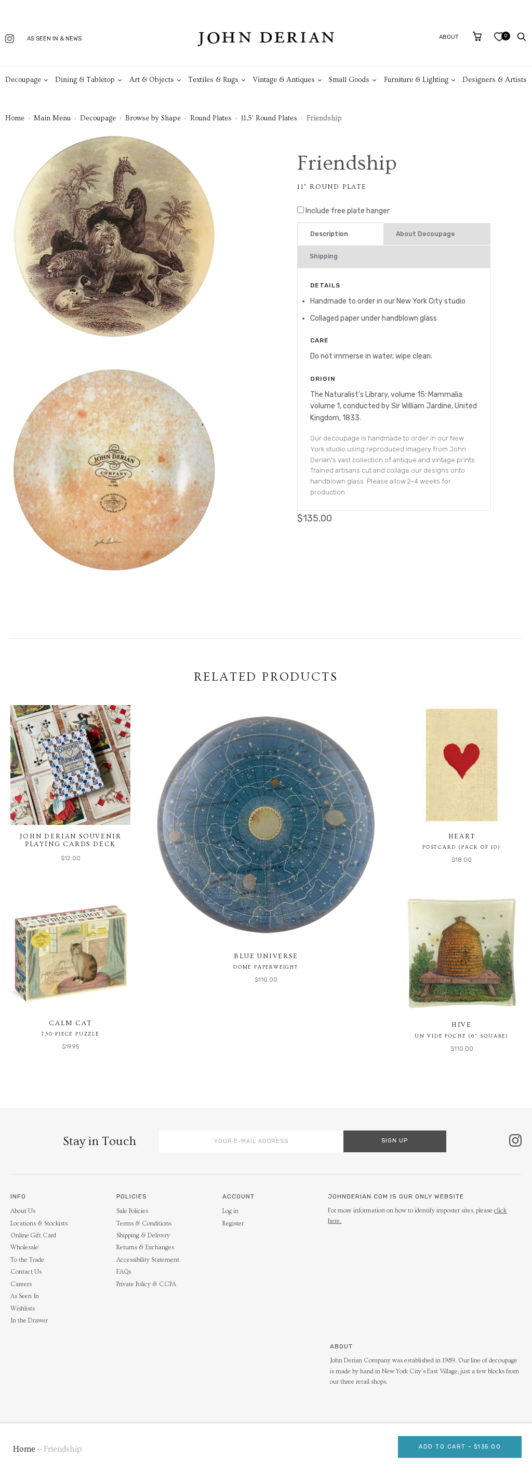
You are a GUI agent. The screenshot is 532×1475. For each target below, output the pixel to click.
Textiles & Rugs (213, 80)
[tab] (340, 234)
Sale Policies (132, 1211)
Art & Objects (151, 80)
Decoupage (23, 80)
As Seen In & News (54, 38)
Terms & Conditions (143, 1223)
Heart (461, 836)
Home (14, 118)
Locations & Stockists (39, 1223)
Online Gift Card (33, 1235)
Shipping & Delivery (143, 1235)
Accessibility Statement (147, 1260)
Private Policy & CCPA (146, 1284)
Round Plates (211, 118)
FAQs (123, 1272)
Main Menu (52, 118)
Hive (461, 1024)
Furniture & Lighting (416, 80)
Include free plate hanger (347, 210)
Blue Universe (266, 956)
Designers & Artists (494, 80)
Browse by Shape (153, 118)
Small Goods (349, 80)
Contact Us (26, 1272)
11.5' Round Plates (269, 118)
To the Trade (27, 1260)
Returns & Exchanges (145, 1247)
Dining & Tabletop (85, 80)
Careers (21, 1284)
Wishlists (22, 1308)
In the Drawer (29, 1320)
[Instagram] (9, 39)
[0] (499, 39)
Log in (230, 1211)
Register (233, 1223)
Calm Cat (70, 1023)
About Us (22, 1211)
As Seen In (24, 1296)
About (449, 37)
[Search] (521, 37)
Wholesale (24, 1247)
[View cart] (477, 36)
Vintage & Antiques (284, 80)
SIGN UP (394, 1140)
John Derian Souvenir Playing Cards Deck (71, 840)
